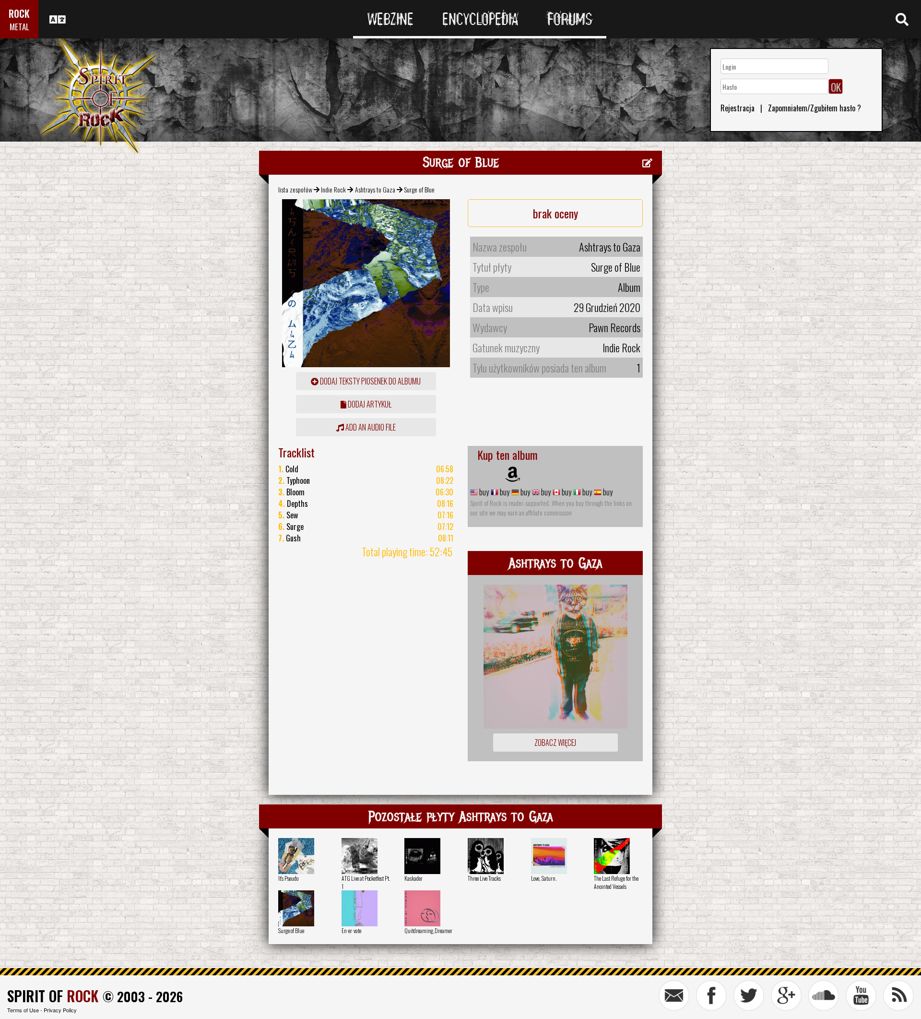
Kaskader (413, 878)
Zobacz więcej (555, 742)
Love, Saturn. (543, 878)
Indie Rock (333, 189)
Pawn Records (614, 327)
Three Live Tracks (484, 878)
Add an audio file (370, 427)
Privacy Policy (60, 1010)
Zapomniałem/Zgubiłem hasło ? (814, 108)
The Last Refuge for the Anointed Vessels (616, 882)
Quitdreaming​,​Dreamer (428, 930)
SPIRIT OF (52, 996)
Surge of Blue (291, 930)
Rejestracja (737, 108)
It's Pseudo (288, 878)
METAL (19, 27)
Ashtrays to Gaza (375, 189)
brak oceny (555, 213)
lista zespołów (295, 189)
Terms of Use (23, 1010)
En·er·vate (351, 930)
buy (483, 492)
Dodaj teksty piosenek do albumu (370, 381)
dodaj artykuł (368, 404)
